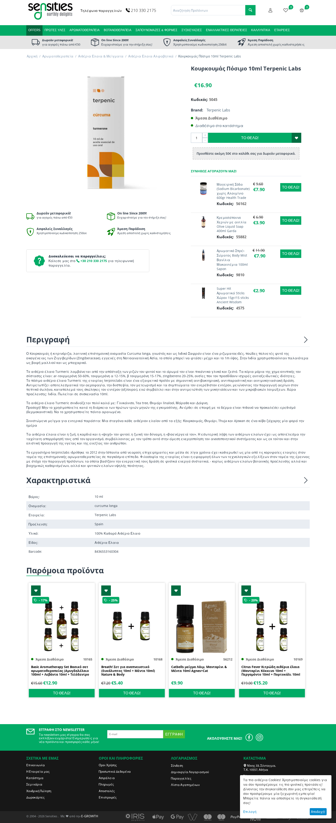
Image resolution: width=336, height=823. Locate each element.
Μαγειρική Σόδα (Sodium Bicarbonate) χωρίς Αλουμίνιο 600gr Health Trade (233, 191)
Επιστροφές (108, 797)
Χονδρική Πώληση (38, 791)
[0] (285, 10)
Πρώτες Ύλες (55, 30)
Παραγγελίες (181, 778)
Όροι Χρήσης (108, 765)
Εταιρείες (282, 30)
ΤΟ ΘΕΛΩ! (250, 137)
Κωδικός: (199, 99)
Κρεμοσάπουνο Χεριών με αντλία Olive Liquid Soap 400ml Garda (231, 224)
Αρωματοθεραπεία (84, 30)
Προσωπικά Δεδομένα (115, 771)
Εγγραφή (174, 734)
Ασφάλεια (107, 778)
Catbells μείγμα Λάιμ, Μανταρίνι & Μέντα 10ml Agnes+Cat (199, 669)
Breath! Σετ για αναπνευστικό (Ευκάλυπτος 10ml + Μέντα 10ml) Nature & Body (128, 671)
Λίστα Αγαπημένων (185, 785)
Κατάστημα (34, 778)
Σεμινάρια (34, 784)
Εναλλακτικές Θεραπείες (226, 30)
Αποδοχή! (318, 811)
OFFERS (34, 30)
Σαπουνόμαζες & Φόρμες (156, 30)
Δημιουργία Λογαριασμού (190, 772)
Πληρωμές (106, 784)
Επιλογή (249, 811)
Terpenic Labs (218, 110)
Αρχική (32, 56)
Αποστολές (107, 791)
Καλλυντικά (260, 30)
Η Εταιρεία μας (38, 771)
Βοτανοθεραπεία (117, 30)
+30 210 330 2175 (93, 261)
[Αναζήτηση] (250, 10)
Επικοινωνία (35, 765)
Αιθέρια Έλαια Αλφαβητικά (150, 56)
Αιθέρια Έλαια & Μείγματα (100, 56)
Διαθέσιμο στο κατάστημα (219, 125)
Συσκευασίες (191, 30)
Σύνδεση (177, 765)
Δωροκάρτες (35, 797)
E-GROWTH (89, 816)
